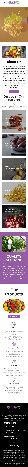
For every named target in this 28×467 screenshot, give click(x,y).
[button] (14, 442)
